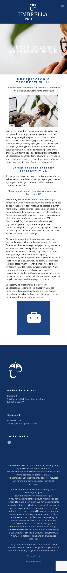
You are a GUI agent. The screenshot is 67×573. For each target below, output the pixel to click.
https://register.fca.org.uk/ (38, 474)
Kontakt (40, 297)
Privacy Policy (33, 556)
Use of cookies (33, 561)
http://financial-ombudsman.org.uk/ (40, 526)
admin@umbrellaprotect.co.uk (22, 423)
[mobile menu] (62, 6)
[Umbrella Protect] (33, 12)
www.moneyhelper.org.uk (40, 495)
